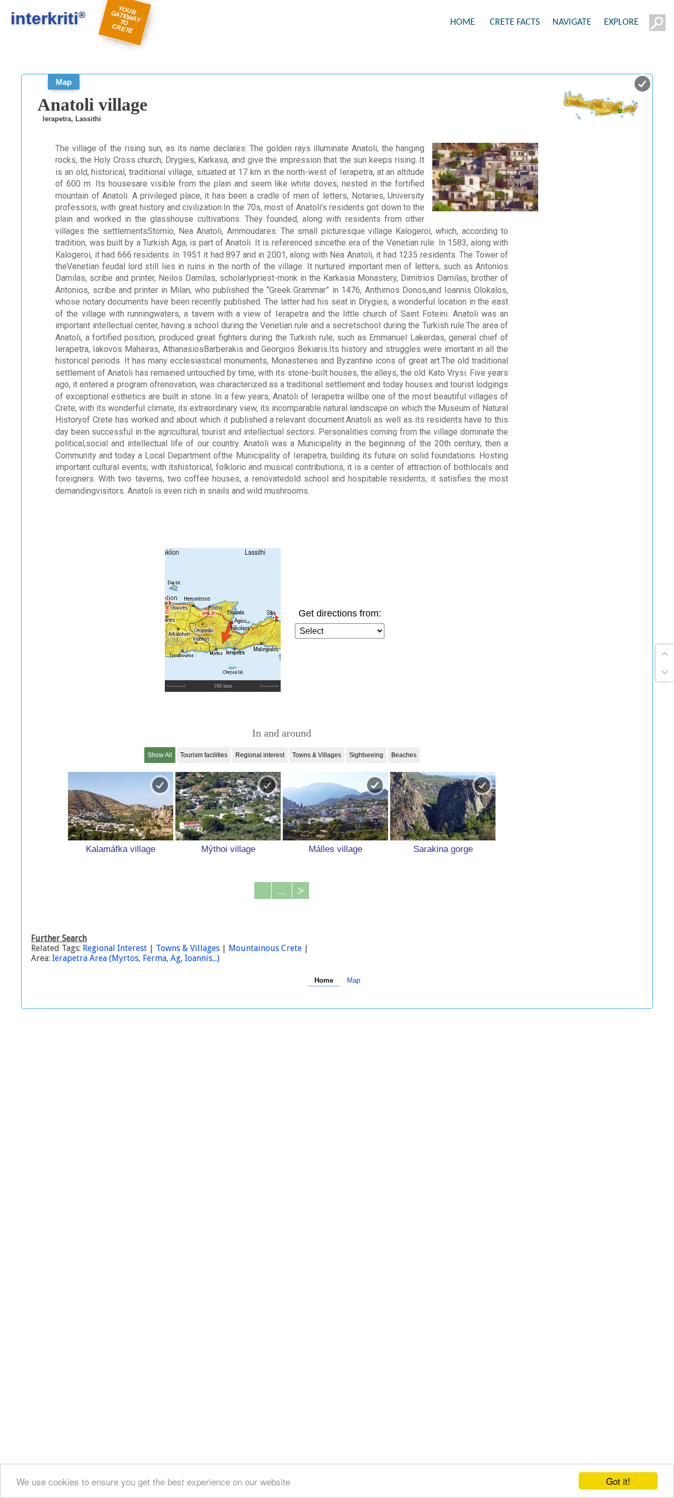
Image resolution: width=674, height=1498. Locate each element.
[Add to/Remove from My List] (160, 785)
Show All (159, 755)
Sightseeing (366, 755)
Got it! (618, 1480)
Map (64, 81)
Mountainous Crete (265, 948)
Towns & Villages (316, 755)
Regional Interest (116, 948)
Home (323, 980)
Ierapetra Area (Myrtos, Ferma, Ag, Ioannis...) (136, 958)
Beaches (404, 755)
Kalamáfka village (120, 849)
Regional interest (259, 755)
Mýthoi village (228, 849)
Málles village (335, 849)
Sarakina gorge (443, 849)
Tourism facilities (203, 755)
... (281, 890)
